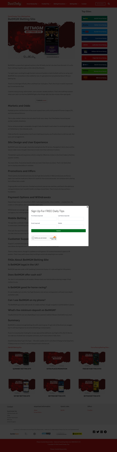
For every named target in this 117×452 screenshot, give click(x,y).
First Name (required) (37, 215)
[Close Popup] (87, 207)
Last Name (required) (63, 215)
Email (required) (35, 223)
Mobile (60, 223)
